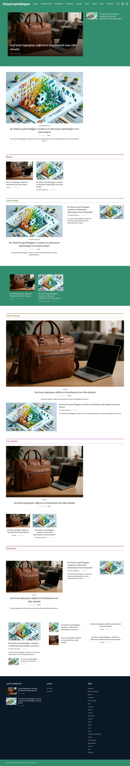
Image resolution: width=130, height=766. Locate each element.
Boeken (79, 4)
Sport (89, 728)
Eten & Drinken (92, 700)
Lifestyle (90, 713)
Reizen (94, 4)
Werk (102, 4)
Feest (87, 4)
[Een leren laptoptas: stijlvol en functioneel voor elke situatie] (45, 34)
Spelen (90, 725)
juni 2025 (49, 688)
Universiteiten (46, 4)
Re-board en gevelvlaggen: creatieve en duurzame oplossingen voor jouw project (111, 16)
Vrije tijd (90, 746)
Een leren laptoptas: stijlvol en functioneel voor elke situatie (43, 47)
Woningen (110, 4)
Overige (90, 719)
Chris (11, 53)
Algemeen (90, 688)
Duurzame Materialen (44, 125)
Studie (35, 4)
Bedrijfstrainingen (93, 691)
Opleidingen (59, 4)
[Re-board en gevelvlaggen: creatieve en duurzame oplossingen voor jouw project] (91, 15)
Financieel (70, 4)
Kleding (8, 187)
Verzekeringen (92, 743)
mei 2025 (49, 691)
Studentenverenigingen (94, 734)
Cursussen (91, 697)
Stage (89, 731)
